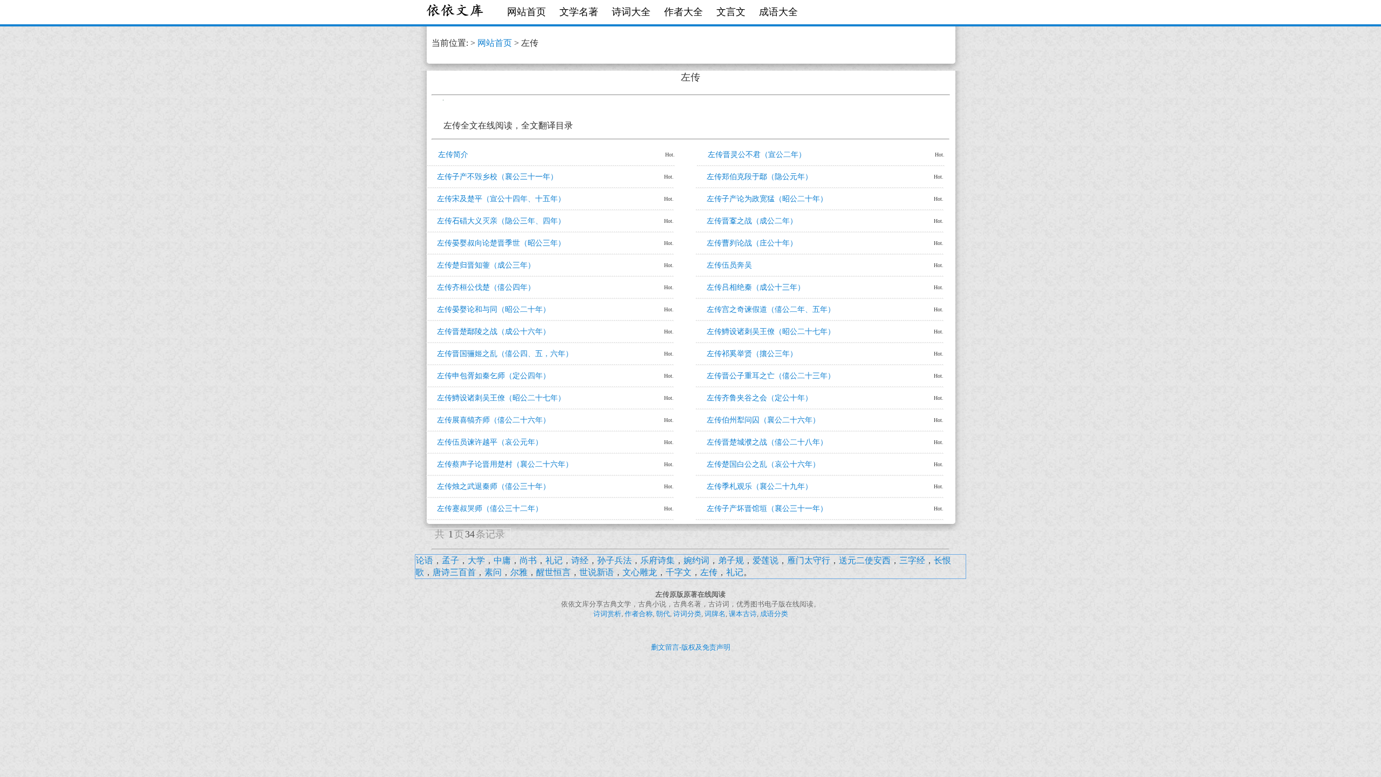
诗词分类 (687, 614)
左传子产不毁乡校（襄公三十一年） (497, 177)
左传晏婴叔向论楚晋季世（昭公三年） (501, 243)
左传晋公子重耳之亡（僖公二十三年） (771, 376)
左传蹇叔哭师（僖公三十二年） (490, 509)
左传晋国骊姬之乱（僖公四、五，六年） (505, 354)
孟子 (450, 560)
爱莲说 (765, 560)
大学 (476, 560)
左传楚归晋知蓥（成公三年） (486, 265)
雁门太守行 (808, 560)
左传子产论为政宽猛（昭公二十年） (767, 199)
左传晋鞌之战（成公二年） (752, 221)
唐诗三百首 (454, 572)
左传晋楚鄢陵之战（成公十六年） (493, 332)
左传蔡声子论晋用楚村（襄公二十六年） (505, 464)
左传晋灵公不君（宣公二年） (757, 155)
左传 (708, 572)
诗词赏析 (607, 614)
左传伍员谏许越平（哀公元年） (490, 442)
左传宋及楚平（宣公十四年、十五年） (501, 199)
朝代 (663, 614)
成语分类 (774, 614)
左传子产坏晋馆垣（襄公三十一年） (767, 509)
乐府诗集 (657, 560)
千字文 (679, 572)
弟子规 (731, 560)
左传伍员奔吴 (729, 265)
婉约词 (696, 560)
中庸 (502, 560)
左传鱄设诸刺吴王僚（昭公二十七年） (771, 332)
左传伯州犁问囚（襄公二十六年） (763, 420)
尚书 (528, 560)
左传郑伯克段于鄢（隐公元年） (759, 177)
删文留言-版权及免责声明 (690, 647)
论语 (424, 560)
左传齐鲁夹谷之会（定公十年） (759, 398)
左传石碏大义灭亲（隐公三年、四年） (501, 221)
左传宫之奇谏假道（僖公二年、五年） (771, 309)
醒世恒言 (553, 572)
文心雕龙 (640, 572)
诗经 (580, 560)
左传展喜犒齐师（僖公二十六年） (493, 420)
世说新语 (596, 572)
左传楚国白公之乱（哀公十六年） (763, 464)
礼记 (554, 560)
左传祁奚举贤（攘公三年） (752, 354)
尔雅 (519, 572)
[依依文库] (456, 12)
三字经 (912, 560)
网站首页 (526, 11)
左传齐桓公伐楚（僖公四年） (486, 287)
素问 (493, 572)
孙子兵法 (614, 560)
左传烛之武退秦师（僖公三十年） (493, 486)
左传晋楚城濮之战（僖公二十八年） (767, 442)
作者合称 (639, 614)
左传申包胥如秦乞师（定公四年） (493, 376)
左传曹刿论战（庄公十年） (752, 243)
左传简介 (453, 155)
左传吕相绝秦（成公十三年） (756, 287)
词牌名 (715, 614)
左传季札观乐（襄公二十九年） (759, 486)
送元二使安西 (865, 560)
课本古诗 (743, 614)
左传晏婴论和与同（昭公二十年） (493, 309)
